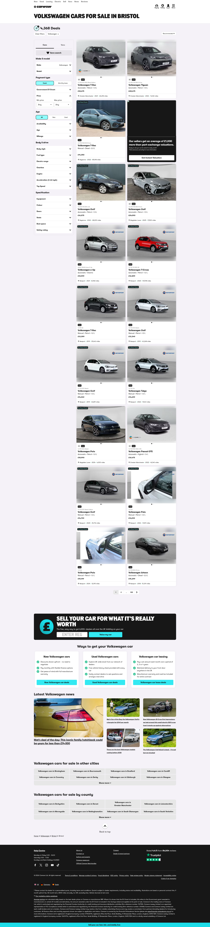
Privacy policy (124, 875)
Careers (116, 850)
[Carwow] (42, 6)
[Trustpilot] (161, 857)
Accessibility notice (169, 875)
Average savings (39, 899)
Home (36, 836)
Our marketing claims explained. (47, 896)
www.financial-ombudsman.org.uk (159, 911)
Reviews (84, 2)
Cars (45, 45)
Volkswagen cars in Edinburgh (123, 777)
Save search (55, 53)
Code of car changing (168, 878)
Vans (70, 2)
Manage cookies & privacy (88, 875)
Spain (57, 884)
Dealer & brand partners (121, 853)
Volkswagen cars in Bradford (123, 771)
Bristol (54, 836)
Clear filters (39, 34)
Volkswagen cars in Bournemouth (87, 771)
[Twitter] (41, 866)
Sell (64, 2)
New (36, 2)
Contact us (80, 853)
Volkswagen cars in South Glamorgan (122, 812)
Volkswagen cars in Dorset (87, 804)
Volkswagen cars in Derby (87, 777)
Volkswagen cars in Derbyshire (51, 804)
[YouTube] (52, 866)
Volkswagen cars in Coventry (51, 777)
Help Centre (39, 851)
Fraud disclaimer (103, 875)
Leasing (49, 2)
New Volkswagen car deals (56, 682)
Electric (58, 2)
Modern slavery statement (153, 875)
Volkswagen (45, 836)
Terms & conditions (71, 875)
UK (38, 884)
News (76, 2)
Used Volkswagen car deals (105, 682)
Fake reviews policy (136, 875)
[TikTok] (58, 866)
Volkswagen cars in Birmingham (51, 771)
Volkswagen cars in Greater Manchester (122, 803)
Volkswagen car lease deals (153, 682)
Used (42, 2)
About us (79, 850)
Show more (104, 783)
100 (131, 592)
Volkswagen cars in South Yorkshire (158, 812)
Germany (47, 884)
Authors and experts (83, 857)
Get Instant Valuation (152, 158)
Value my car (106, 635)
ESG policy (114, 875)
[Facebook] (35, 866)
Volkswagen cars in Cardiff (158, 771)
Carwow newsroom (82, 860)
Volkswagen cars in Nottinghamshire (87, 812)
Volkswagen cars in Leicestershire (158, 804)
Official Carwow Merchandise (86, 863)
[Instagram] (46, 866)
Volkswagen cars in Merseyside (51, 812)
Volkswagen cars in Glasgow (158, 777)
